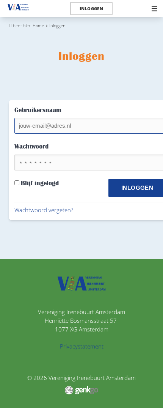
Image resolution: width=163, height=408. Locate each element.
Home (38, 25)
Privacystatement (81, 346)
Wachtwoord (31, 146)
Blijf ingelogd (40, 183)
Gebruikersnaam (37, 110)
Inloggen (57, 25)
